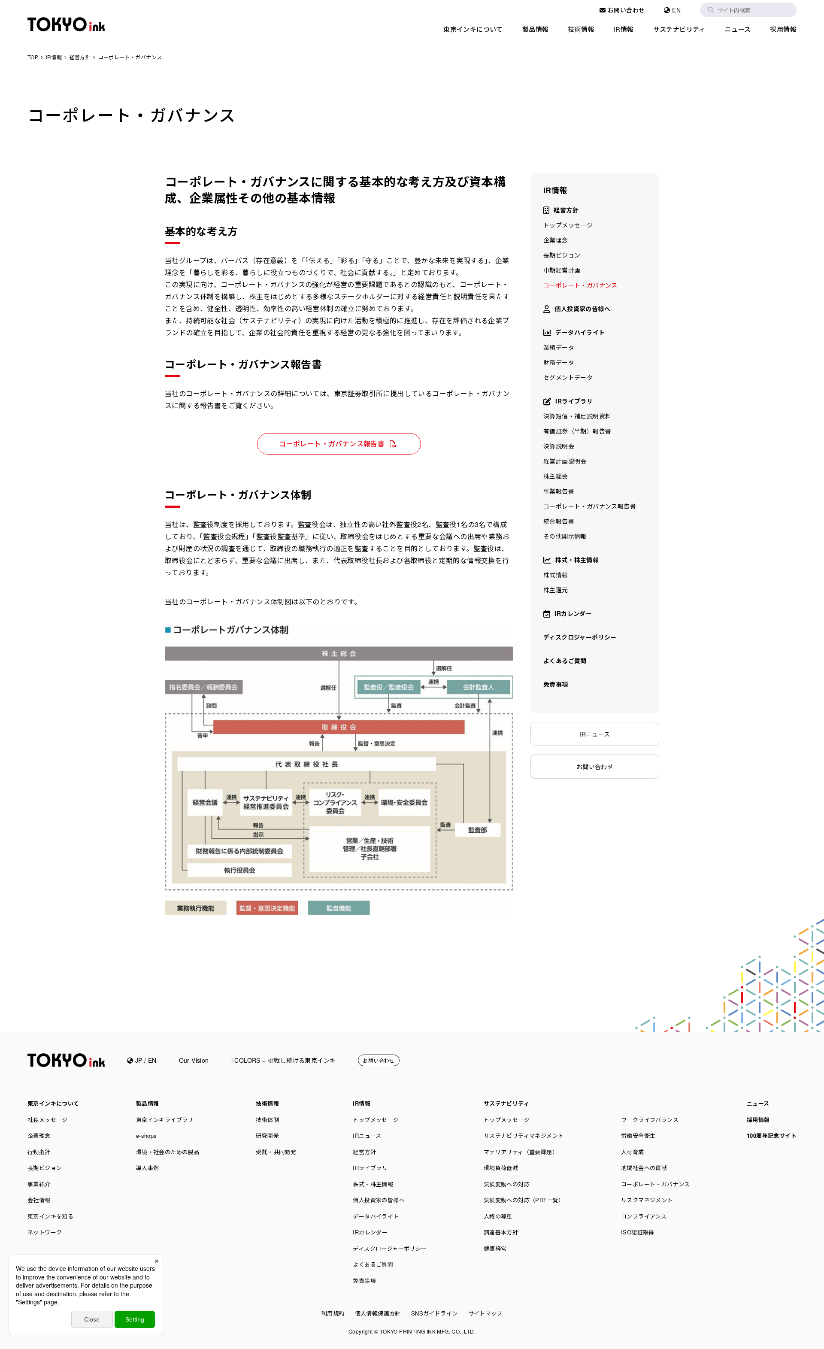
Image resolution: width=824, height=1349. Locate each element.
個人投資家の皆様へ (582, 308)
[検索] (710, 10)
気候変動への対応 (507, 1184)
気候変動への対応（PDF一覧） (524, 1200)
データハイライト (580, 332)
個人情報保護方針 (378, 1313)
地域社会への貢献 (644, 1168)
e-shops (146, 1135)
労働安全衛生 (638, 1135)
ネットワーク (44, 1232)
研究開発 (267, 1135)
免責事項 (555, 684)
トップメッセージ (568, 225)
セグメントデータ (568, 377)
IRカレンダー (573, 613)
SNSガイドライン (434, 1313)
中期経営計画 (561, 270)
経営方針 (566, 210)
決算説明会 (558, 446)
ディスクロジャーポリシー (580, 637)
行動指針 (39, 1152)
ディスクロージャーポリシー (390, 1248)
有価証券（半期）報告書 (577, 431)
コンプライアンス (643, 1216)
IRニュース (594, 734)
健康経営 (495, 1248)
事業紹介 (39, 1184)
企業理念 (555, 240)
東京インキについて (473, 28)
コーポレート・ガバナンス (580, 285)
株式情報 (555, 574)
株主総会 (555, 476)
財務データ (558, 362)
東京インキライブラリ (165, 1120)
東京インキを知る (50, 1216)
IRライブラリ (574, 401)
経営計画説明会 (565, 461)
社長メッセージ (47, 1120)
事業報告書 (558, 491)
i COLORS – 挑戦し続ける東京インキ (283, 1060)
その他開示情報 (565, 536)
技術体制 (267, 1120)
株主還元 (555, 589)
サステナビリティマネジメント (524, 1135)
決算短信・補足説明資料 (577, 416)
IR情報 (624, 28)
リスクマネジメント (647, 1200)
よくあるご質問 (565, 660)
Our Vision (194, 1060)
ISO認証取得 (637, 1232)
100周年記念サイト (772, 1135)
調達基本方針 (501, 1232)
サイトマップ (485, 1313)
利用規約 (333, 1313)
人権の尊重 (498, 1216)
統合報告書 (558, 521)
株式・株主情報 (577, 559)
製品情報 (535, 28)
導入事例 (147, 1168)
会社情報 (39, 1200)
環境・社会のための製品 (167, 1152)
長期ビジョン (561, 255)
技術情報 (581, 28)
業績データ (558, 347)
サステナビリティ (679, 28)
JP (137, 1060)
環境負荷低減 (501, 1168)
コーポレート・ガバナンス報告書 (332, 444)
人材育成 (632, 1152)
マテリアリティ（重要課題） (521, 1152)
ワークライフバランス (650, 1120)
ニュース (738, 28)
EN (675, 10)
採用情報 (783, 28)
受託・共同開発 (276, 1152)
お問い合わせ (625, 10)
